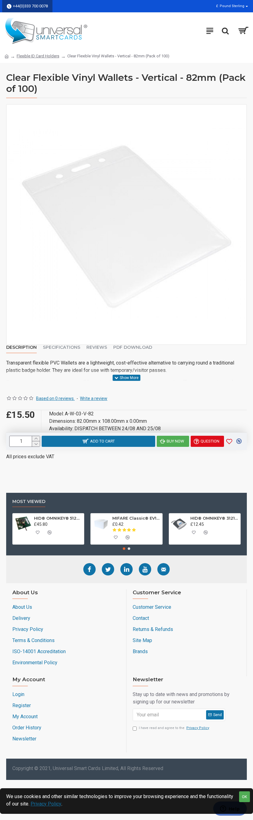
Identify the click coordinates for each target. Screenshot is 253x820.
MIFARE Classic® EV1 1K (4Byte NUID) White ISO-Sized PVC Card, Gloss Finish (136, 518)
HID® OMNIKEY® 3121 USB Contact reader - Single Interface (214, 518)
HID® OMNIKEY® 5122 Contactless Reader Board (58, 518)
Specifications (61, 347)
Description (21, 347)
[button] (124, 548)
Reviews (96, 347)
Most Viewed (28, 501)
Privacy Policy (46, 804)
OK (244, 796)
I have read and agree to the (174, 728)
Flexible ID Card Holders (38, 56)
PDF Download (132, 347)
